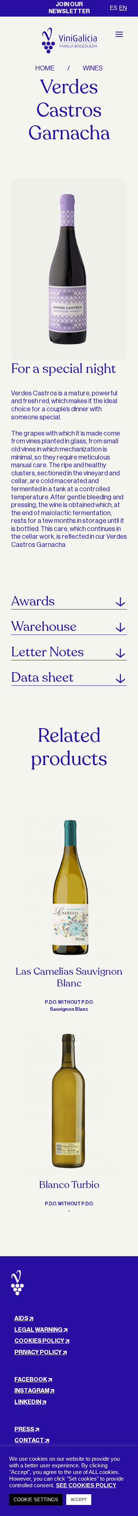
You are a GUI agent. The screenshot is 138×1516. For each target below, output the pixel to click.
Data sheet (42, 678)
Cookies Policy (39, 1341)
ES (113, 8)
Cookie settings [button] (36, 1499)
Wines (93, 68)
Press (24, 1429)
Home (44, 68)
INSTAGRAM (31, 1391)
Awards (33, 601)
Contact (29, 1440)
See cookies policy (86, 1485)
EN (123, 8)
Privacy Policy (38, 1352)
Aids (21, 1318)
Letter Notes (47, 652)
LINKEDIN (27, 1402)
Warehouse (44, 627)
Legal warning (38, 1330)
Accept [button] (79, 1499)
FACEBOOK (30, 1380)
